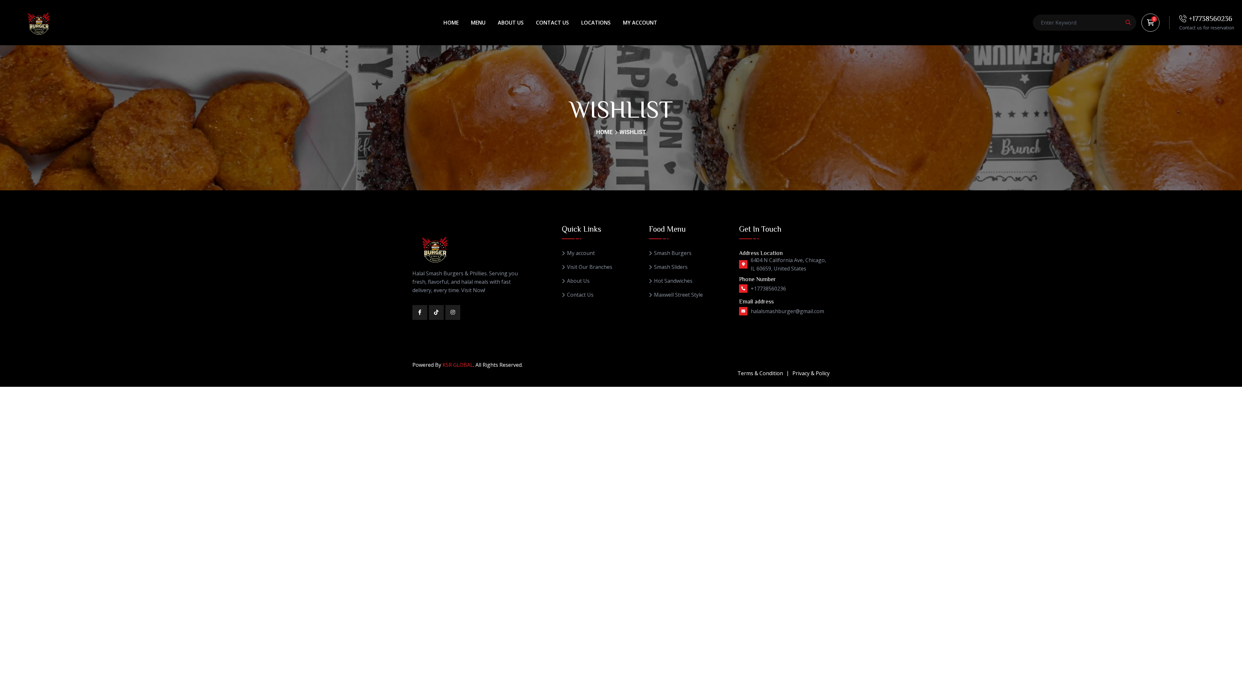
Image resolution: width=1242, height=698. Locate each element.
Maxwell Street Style (678, 294)
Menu (478, 22)
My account (640, 22)
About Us (511, 22)
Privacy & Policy (811, 373)
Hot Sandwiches (673, 281)
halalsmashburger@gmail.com (787, 311)
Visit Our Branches (589, 267)
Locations (596, 22)
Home (451, 22)
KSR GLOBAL (457, 364)
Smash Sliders (671, 267)
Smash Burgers (673, 253)
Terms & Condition (760, 373)
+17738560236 (1209, 18)
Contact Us (552, 22)
